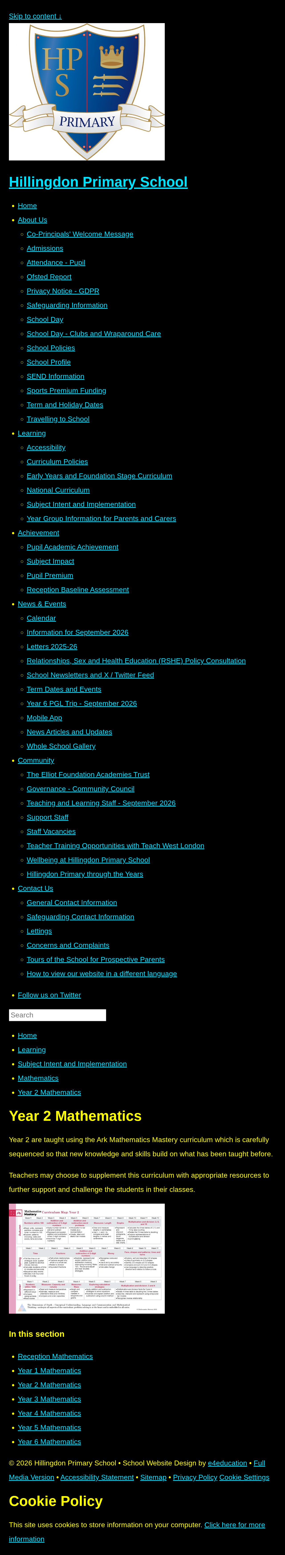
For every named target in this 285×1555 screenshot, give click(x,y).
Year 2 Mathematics (49, 1092)
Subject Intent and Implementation (72, 1064)
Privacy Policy (195, 1477)
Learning (32, 1050)
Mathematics (38, 1078)
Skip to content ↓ (35, 16)
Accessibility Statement (97, 1477)
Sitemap (153, 1477)
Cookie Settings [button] (244, 1477)
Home (27, 1035)
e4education (227, 1463)
